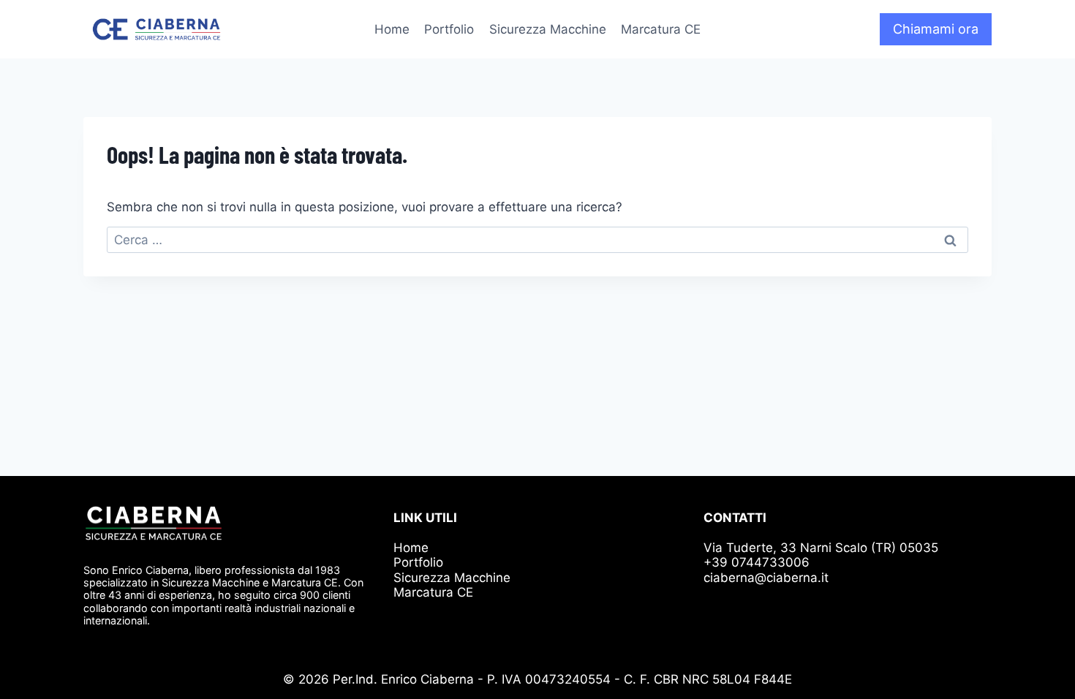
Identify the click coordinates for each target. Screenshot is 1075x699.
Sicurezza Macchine (547, 29)
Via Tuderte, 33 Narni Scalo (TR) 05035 (821, 547)
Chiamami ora (935, 29)
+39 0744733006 (757, 562)
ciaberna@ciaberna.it (766, 577)
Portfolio (449, 29)
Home (392, 29)
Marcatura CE (661, 29)
